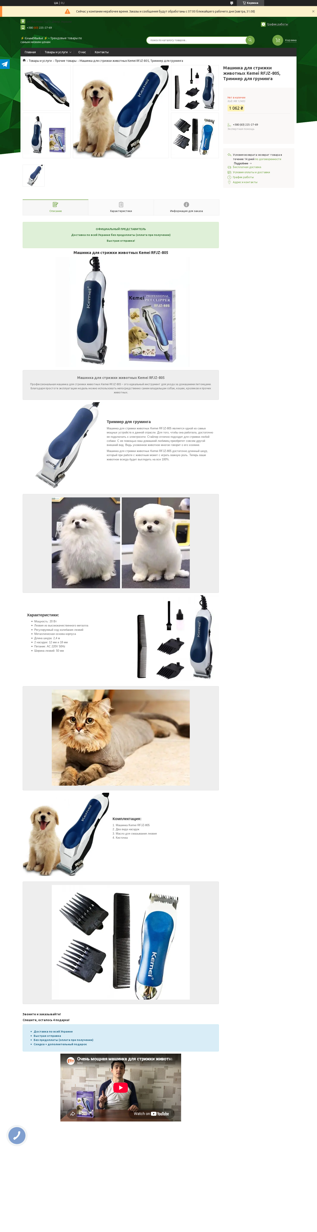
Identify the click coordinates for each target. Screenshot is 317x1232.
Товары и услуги (56, 52)
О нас (82, 52)
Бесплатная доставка (247, 167)
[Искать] (250, 40)
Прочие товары (66, 60)
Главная (30, 52)
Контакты (102, 52)
